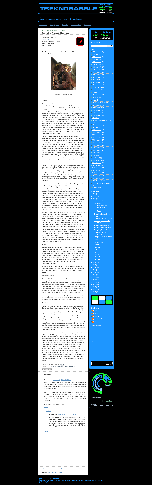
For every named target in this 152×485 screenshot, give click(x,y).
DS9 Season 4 (96, 59)
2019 (94, 267)
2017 (94, 272)
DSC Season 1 (96, 69)
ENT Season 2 (96, 80)
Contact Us (87, 25)
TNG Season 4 (96, 137)
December (98, 201)
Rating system (96, 97)
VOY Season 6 (96, 175)
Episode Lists (43, 25)
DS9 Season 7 (96, 67)
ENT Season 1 (96, 77)
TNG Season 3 (96, 135)
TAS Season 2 (96, 127)
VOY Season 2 (96, 165)
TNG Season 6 (96, 142)
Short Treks (95, 118)
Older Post (83, 469)
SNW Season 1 (97, 105)
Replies (48, 411)
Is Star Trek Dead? (98, 87)
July (96, 247)
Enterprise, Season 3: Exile (102, 225)
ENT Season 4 (96, 85)
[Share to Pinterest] (51, 369)
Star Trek (73, 366)
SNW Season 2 (97, 107)
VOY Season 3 (96, 168)
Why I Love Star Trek (98, 180)
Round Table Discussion (99, 102)
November (98, 203)
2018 (94, 270)
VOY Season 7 (96, 178)
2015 (94, 277)
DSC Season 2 (96, 72)
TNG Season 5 (96, 140)
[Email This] (43, 369)
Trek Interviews (97, 160)
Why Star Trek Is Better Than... (101, 183)
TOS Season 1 (96, 147)
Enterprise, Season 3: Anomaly (103, 237)
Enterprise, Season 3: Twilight (103, 218)
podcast (94, 187)
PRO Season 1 (96, 95)
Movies (94, 92)
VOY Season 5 (96, 173)
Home (63, 469)
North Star (46, 39)
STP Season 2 (96, 113)
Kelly (96, 310)
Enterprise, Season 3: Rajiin (102, 230)
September (98, 242)
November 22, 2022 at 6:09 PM (62, 380)
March (97, 257)
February (97, 259)
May (96, 252)
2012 (94, 284)
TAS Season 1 (96, 125)
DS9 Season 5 (96, 62)
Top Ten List (96, 158)
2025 (94, 194)
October (97, 240)
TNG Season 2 (96, 132)
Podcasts (65, 25)
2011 (94, 287)
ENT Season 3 (51, 366)
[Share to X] (47, 369)
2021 (94, 262)
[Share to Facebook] (49, 369)
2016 (94, 275)
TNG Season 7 (96, 145)
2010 (94, 289)
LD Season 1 (96, 90)
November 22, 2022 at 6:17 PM (67, 414)
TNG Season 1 (96, 130)
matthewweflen (99, 319)
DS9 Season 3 (96, 57)
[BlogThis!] (45, 369)
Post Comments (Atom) (54, 472)
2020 (94, 265)
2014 (94, 279)
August (97, 244)
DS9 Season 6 (96, 64)
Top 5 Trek (95, 155)
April (96, 254)
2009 (94, 292)
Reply (46, 407)
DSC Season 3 (96, 74)
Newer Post (42, 469)
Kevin (96, 313)
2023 (94, 196)
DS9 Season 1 (96, 52)
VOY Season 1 (96, 163)
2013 (94, 282)
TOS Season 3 (96, 152)
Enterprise (60, 366)
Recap (94, 100)
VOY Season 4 (96, 170)
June (96, 249)
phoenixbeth (98, 322)
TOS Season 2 (96, 150)
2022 (94, 199)
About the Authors (76, 25)
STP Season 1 (96, 110)
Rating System (54, 25)
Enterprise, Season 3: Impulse (103, 227)
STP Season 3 (96, 115)
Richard (97, 316)
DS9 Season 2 (96, 54)
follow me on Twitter (107, 401)
